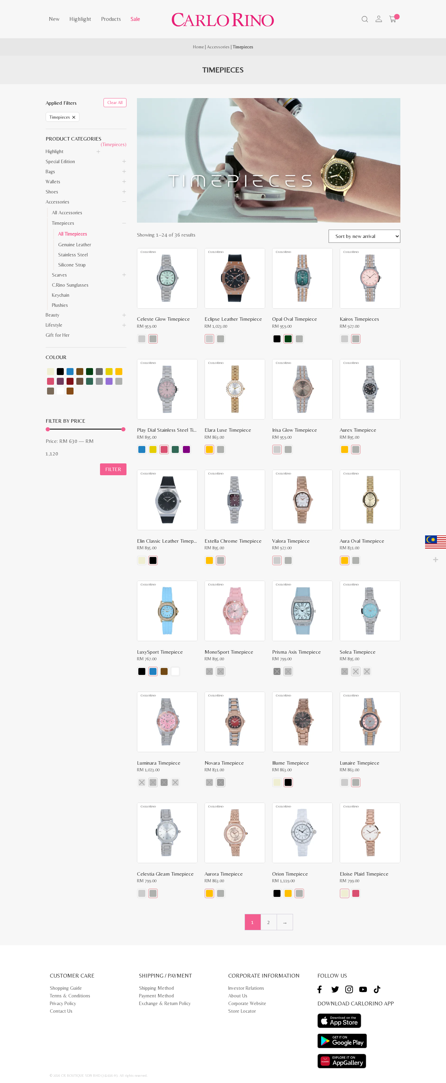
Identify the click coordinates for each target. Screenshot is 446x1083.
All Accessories (67, 212)
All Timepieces (72, 234)
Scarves (59, 275)
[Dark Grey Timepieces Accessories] (99, 371)
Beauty (52, 315)
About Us (237, 995)
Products (111, 19)
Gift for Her (57, 335)
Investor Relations (246, 988)
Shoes (52, 191)
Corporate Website (247, 1003)
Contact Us (61, 1011)
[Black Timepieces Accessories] (60, 371)
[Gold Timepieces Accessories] (119, 371)
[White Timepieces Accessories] (60, 391)
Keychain (60, 295)
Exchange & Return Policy (165, 1003)
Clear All (115, 102)
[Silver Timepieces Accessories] (119, 381)
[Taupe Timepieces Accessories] (50, 391)
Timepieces (63, 223)
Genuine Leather (74, 244)
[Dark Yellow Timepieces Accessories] (109, 371)
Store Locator (242, 1011)
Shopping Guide (66, 988)
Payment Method (156, 995)
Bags (50, 171)
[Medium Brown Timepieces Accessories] (80, 381)
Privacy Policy (63, 1003)
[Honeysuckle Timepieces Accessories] (50, 381)
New (54, 19)
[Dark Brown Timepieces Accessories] (80, 371)
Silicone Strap (72, 265)
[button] (142, 339)
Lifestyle (54, 325)
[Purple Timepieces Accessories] (109, 381)
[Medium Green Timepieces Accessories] (89, 381)
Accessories (218, 46)
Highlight (80, 19)
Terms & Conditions (70, 995)
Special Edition (60, 161)
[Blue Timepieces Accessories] (70, 371)
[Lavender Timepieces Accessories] (60, 381)
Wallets (53, 181)
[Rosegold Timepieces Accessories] (70, 391)
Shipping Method (156, 988)
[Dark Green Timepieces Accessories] (89, 371)
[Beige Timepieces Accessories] (50, 371)
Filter (113, 469)
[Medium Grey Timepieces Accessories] (99, 381)
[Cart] (392, 19)
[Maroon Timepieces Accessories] (70, 381)
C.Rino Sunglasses (70, 285)
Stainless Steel (73, 254)
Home (198, 46)
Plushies (60, 305)
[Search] (364, 20)
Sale (135, 19)
